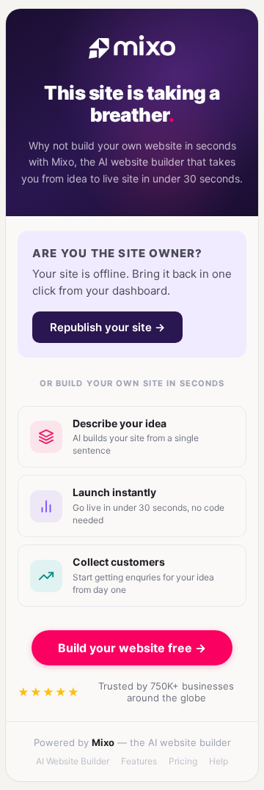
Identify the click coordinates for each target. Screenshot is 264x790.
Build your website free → (132, 648)
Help (218, 761)
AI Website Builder (72, 761)
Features (139, 761)
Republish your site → (107, 327)
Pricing (183, 761)
